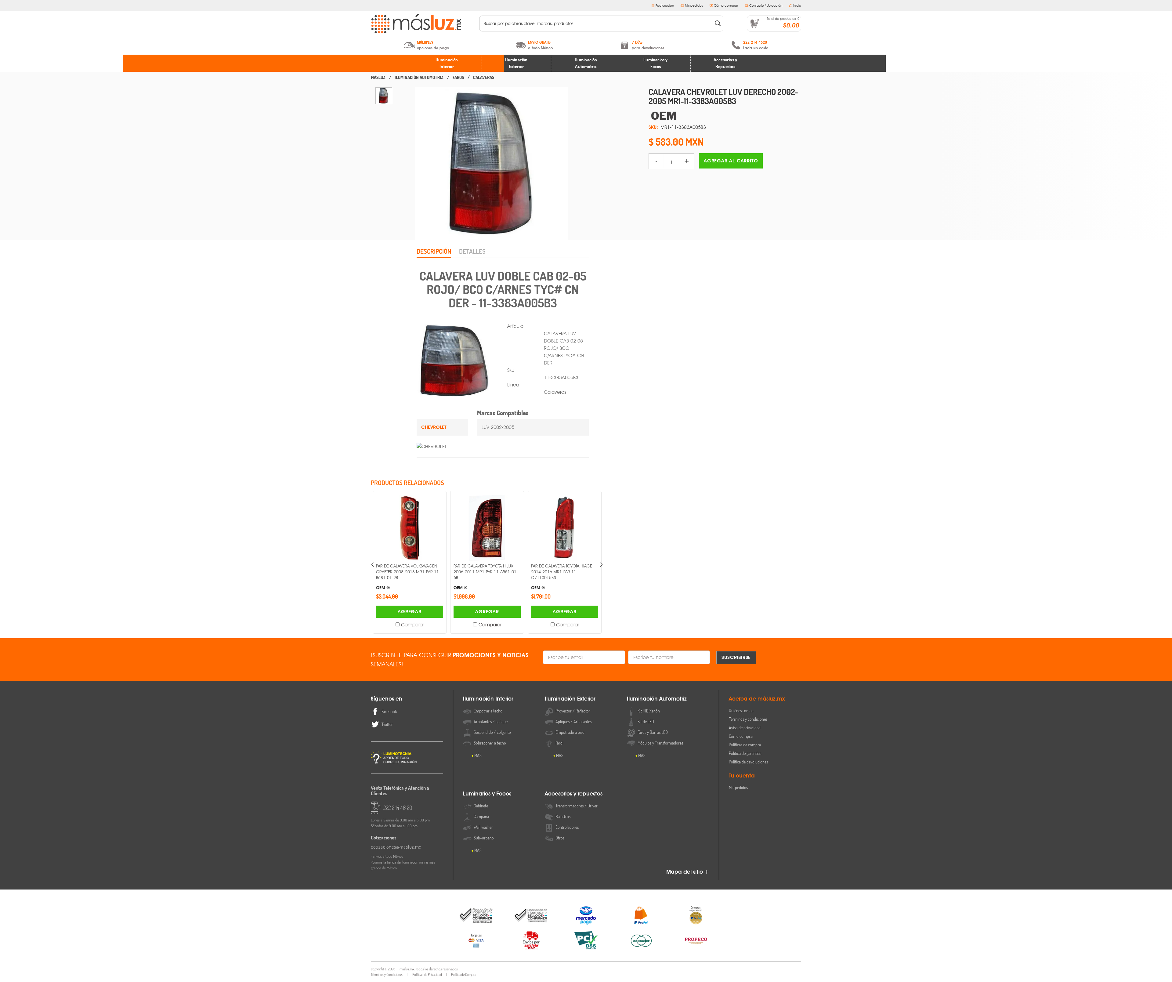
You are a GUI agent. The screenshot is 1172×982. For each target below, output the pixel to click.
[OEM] (725, 116)
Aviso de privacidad (745, 727)
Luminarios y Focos (655, 63)
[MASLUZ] (378, 77)
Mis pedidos (694, 5)
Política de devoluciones (748, 761)
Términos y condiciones (748, 719)
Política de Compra (463, 974)
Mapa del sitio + (687, 871)
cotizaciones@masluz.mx (396, 847)
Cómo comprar (726, 5)
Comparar (412, 625)
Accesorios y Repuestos (725, 63)
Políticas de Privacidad (427, 974)
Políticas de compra (745, 744)
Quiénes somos (741, 710)
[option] (383, 95)
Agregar (409, 611)
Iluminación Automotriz (586, 63)
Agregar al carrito (731, 161)
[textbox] (597, 23)
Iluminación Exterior (516, 63)
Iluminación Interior (447, 63)
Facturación (665, 5)
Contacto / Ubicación (765, 5)
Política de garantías (745, 753)
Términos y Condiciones (387, 974)
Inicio (797, 5)
